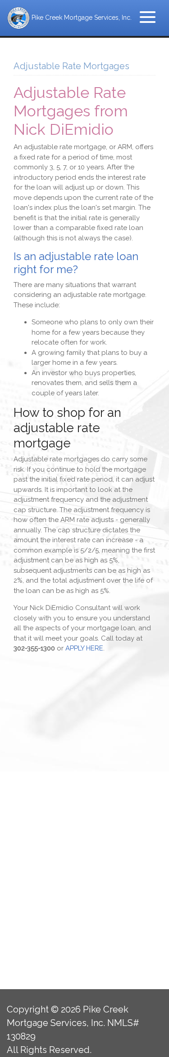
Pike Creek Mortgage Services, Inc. (81, 17)
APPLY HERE (84, 648)
